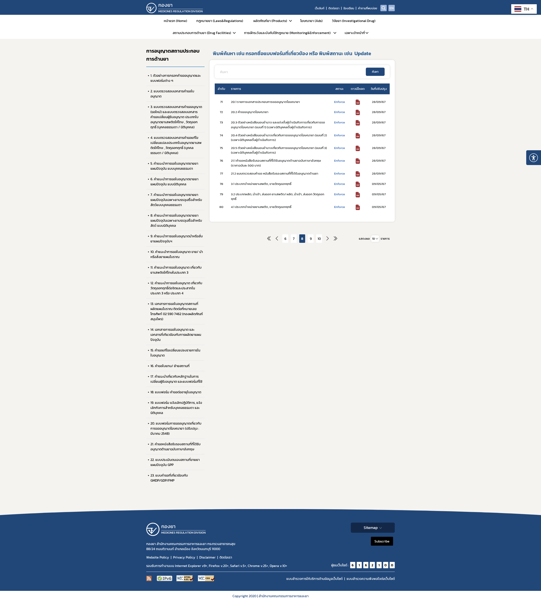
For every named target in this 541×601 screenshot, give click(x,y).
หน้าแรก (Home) (175, 20)
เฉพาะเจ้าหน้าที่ (355, 32)
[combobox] (375, 238)
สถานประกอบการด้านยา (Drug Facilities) (202, 32)
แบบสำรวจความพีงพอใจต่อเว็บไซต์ (371, 578)
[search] (384, 8)
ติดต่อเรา (333, 8)
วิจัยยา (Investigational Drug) (353, 20)
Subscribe (381, 541)
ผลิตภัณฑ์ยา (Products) (270, 20)
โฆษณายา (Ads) (311, 20)
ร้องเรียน (348, 8)
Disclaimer (207, 557)
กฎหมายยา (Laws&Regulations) (219, 20)
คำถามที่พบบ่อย (367, 8)
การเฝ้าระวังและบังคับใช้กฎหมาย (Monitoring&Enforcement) (287, 32)
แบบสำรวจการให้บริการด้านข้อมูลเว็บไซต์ (314, 578)
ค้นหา (375, 72)
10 (319, 238)
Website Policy (157, 557)
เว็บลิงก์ (319, 8)
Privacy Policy (184, 557)
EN (391, 8)
